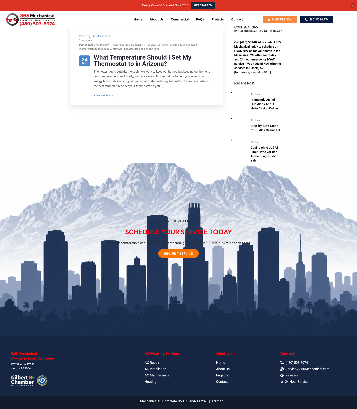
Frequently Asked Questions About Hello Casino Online (264, 104)
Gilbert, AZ (256, 68)
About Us (156, 19)
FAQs (200, 19)
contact (270, 42)
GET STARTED (203, 5)
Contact (237, 19)
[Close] (352, 5)
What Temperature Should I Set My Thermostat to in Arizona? (142, 60)
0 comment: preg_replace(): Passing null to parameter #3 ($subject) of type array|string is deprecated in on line (138, 44)
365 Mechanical (101, 36)
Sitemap (217, 401)
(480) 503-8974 (250, 42)
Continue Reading (105, 95)
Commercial (180, 19)
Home (138, 19)
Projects (218, 19)
